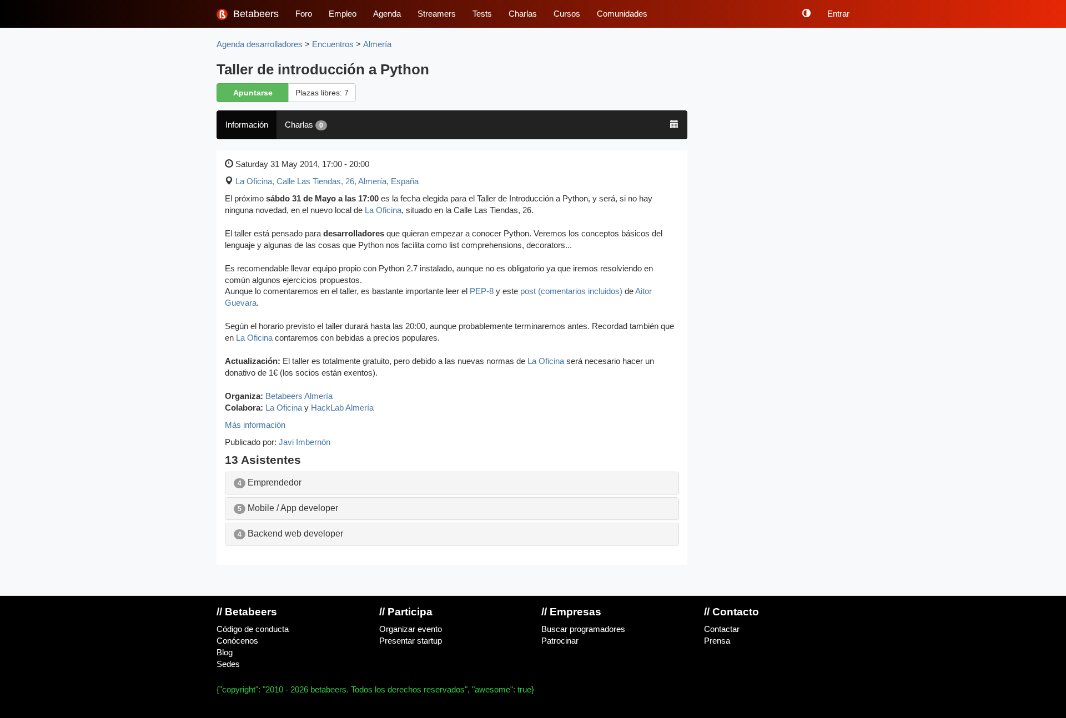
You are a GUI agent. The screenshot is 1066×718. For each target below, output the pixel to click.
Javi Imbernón (304, 442)
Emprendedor (269, 482)
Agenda (387, 13)
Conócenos (237, 640)
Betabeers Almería (299, 396)
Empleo (342, 13)
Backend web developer (290, 533)
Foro (303, 13)
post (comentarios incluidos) (571, 291)
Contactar (722, 629)
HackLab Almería (342, 407)
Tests (482, 13)
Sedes (228, 664)
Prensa (717, 640)
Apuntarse (253, 92)
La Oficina (383, 210)
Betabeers (254, 13)
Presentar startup (410, 640)
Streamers (437, 13)
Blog (225, 652)
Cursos (567, 13)
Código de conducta (253, 629)
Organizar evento (410, 629)
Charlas (523, 13)
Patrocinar (560, 640)
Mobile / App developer (288, 508)
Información (246, 124)
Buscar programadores (583, 629)
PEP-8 (482, 291)
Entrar (838, 13)
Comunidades (622, 13)
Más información (255, 425)
